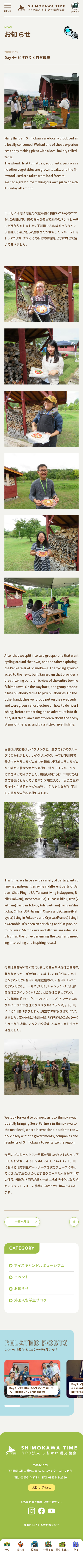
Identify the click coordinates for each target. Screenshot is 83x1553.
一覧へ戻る (22, 1221)
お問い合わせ (41, 1487)
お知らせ (21, 1288)
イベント (21, 1276)
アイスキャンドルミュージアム (39, 1265)
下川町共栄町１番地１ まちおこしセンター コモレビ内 (40, 1471)
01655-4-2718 (29, 1477)
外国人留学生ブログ (30, 1299)
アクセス (75, 11)
